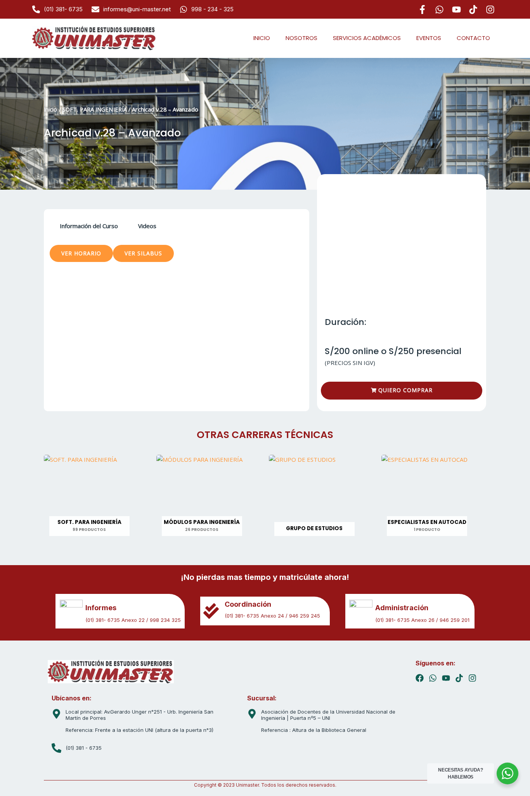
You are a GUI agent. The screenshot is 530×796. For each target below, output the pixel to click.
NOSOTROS (301, 38)
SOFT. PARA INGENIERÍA (94, 109)
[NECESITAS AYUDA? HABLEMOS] (507, 773)
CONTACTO (473, 38)
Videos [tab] (147, 226)
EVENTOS (428, 38)
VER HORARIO (81, 253)
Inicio (50, 109)
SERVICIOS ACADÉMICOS (367, 38)
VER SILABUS (143, 253)
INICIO (261, 38)
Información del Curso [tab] (89, 226)
